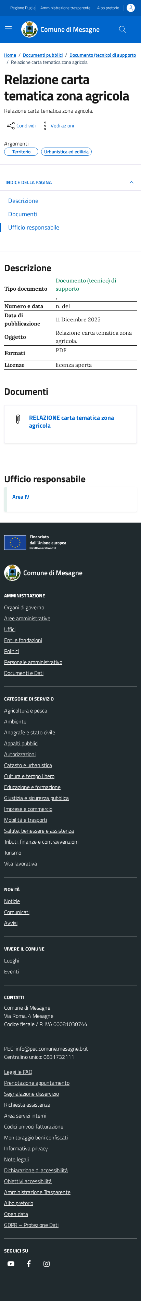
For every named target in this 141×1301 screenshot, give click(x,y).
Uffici (9, 629)
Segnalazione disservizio (31, 1094)
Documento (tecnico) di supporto (86, 284)
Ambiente (15, 721)
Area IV (20, 497)
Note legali (16, 1159)
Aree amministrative (27, 618)
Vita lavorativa (20, 863)
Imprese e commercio (28, 809)
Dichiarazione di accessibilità (36, 1170)
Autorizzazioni (20, 754)
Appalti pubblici (21, 743)
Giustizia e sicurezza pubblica (36, 798)
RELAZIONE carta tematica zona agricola (71, 421)
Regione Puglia (23, 8)
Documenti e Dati (23, 673)
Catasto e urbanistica (28, 765)
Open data (16, 1214)
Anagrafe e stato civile (29, 732)
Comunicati (16, 912)
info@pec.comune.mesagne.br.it (52, 1048)
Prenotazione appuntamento (36, 1083)
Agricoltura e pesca (25, 710)
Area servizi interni (25, 1115)
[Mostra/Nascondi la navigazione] (8, 29)
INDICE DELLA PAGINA (28, 182)
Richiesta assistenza (27, 1105)
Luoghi (11, 960)
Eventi (11, 971)
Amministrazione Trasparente (37, 1192)
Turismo (12, 852)
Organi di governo (24, 607)
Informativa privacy (26, 1148)
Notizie (12, 901)
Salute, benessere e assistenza (39, 831)
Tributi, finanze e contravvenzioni (41, 842)
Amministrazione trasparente (65, 8)
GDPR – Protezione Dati (31, 1225)
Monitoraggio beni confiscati (36, 1137)
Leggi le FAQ (18, 1072)
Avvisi (10, 923)
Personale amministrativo (33, 662)
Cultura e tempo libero (29, 776)
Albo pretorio (108, 8)
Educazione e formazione (32, 787)
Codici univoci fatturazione (33, 1126)
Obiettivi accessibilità (28, 1181)
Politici (11, 651)
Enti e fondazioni (23, 640)
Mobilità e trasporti (25, 820)
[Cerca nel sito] (122, 29)
